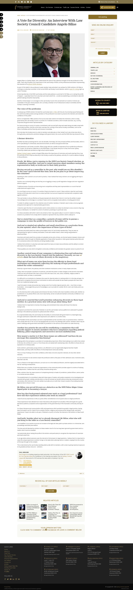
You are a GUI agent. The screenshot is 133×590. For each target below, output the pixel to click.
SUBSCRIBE (51, 491)
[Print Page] (1, 36)
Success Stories (74, 7)
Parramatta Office (73, 547)
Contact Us (94, 145)
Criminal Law (58, 7)
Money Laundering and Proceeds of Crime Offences (101, 87)
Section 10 (94, 153)
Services (93, 73)
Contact (88, 7)
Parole (93, 91)
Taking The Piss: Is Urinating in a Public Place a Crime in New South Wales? (54, 516)
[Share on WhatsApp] (1, 25)
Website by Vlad (125, 588)
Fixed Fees (93, 131)
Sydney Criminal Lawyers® (122, 586)
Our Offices (94, 142)
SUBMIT (102, 53)
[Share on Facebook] (1, 14)
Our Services (49, 7)
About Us (93, 128)
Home (18, 15)
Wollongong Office (95, 558)
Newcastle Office (51, 558)
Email (20, 467)
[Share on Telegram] (1, 29)
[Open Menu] (117, 7)
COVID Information (96, 84)
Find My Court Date (96, 150)
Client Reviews (95, 136)
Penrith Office (72, 558)
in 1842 (55, 112)
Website (25, 467)
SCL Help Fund (95, 78)
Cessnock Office (116, 569)
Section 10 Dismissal (97, 76)
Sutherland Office (51, 569)
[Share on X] (1, 18)
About (42, 7)
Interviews (94, 81)
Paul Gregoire (24, 30)
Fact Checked (51, 30)
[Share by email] (1, 33)
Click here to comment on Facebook (38, 530)
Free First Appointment (98, 139)
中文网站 (93, 156)
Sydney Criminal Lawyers (24, 153)
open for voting (74, 89)
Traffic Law (66, 7)
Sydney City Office (51, 547)
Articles (83, 7)
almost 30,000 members (35, 84)
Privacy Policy (7, 586)
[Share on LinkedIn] (1, 22)
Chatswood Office (117, 547)
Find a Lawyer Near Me (97, 147)
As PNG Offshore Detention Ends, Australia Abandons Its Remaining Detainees (32, 516)
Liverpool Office (94, 547)
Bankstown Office (117, 558)
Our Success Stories (97, 133)
